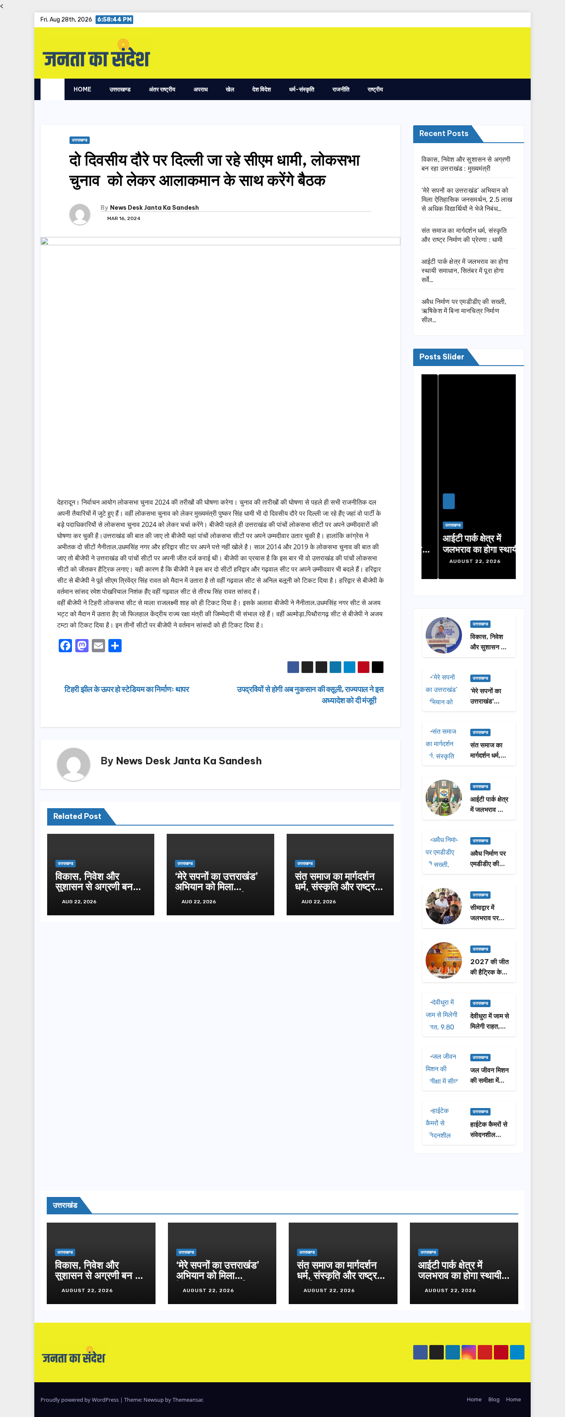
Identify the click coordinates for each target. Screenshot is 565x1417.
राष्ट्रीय (375, 89)
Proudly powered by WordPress (80, 1399)
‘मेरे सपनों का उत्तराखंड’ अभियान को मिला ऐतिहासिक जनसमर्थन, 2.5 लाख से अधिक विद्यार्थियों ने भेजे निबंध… (466, 200)
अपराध (201, 89)
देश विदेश (261, 89)
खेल (230, 89)
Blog (494, 1399)
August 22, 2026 (459, 561)
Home (82, 89)
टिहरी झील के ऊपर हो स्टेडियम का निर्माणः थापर (126, 689)
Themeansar (187, 1399)
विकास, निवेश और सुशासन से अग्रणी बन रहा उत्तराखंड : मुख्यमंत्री (99, 886)
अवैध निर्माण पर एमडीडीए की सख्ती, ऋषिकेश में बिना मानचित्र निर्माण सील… (464, 311)
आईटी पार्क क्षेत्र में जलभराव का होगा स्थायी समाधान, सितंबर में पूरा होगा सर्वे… (465, 271)
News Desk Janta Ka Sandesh (154, 207)
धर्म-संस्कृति (301, 89)
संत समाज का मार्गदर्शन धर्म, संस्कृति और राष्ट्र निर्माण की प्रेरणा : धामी (335, 886)
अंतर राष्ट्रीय (162, 89)
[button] (502, 88)
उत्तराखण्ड (120, 89)
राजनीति (341, 89)
